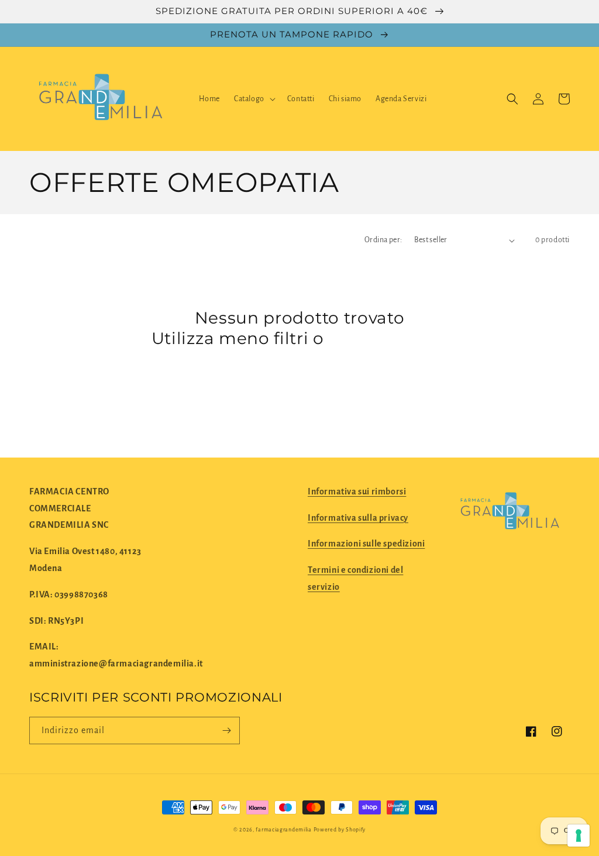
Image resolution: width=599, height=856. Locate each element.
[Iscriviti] (226, 730)
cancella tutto (388, 338)
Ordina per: (383, 240)
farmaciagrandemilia (283, 830)
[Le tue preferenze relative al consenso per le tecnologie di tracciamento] (578, 835)
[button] (253, 99)
